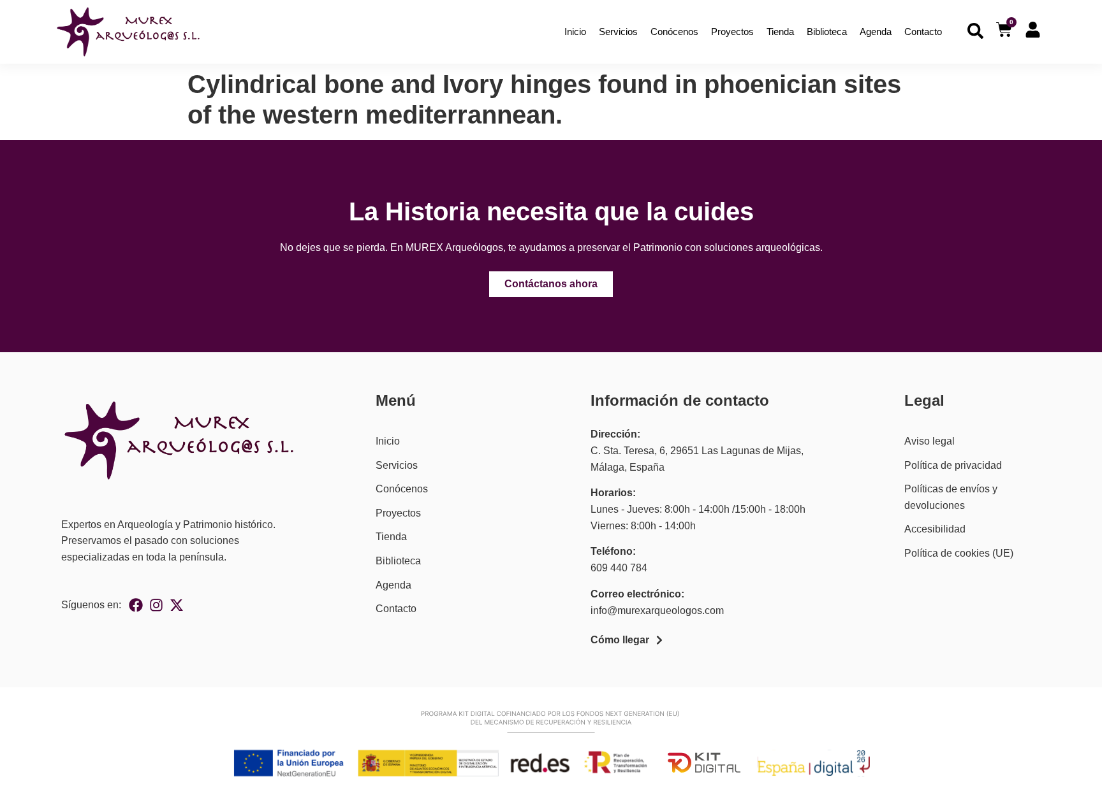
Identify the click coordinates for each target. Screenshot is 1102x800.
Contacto (923, 31)
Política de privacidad (953, 465)
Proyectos (732, 31)
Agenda (876, 31)
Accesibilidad (935, 529)
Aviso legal (929, 441)
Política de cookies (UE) (958, 553)
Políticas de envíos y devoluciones (950, 497)
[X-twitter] (177, 605)
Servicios (618, 31)
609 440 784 (619, 567)
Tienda (780, 31)
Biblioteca (827, 31)
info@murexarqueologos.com (657, 610)
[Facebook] (136, 605)
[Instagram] (156, 605)
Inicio (575, 31)
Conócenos (674, 31)
